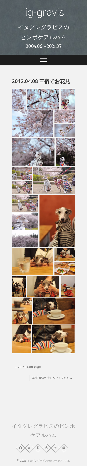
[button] (19, 99)
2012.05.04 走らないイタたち (52, 378)
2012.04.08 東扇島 (28, 367)
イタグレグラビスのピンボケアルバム (43, 32)
